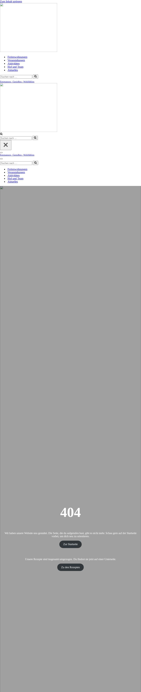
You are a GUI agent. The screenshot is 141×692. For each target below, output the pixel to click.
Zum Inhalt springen (11, 1)
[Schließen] (5, 145)
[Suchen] (35, 76)
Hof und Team (15, 66)
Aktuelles (13, 70)
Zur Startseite (70, 544)
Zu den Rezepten (70, 567)
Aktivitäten (14, 63)
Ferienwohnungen (17, 57)
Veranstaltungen (16, 60)
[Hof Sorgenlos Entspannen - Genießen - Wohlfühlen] (28, 50)
